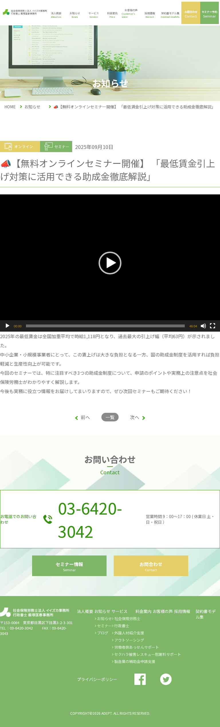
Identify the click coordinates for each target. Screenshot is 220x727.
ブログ (102, 633)
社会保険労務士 (127, 618)
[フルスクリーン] (212, 326)
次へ (134, 417)
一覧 (110, 417)
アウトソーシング (129, 640)
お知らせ (104, 618)
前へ (85, 417)
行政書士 (121, 625)
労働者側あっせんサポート (136, 647)
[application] (110, 263)
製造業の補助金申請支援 (134, 661)
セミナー (104, 625)
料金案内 (143, 611)
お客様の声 (163, 611)
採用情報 (182, 611)
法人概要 (85, 611)
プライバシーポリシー (97, 679)
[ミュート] (203, 326)
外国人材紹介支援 (129, 633)
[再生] (7, 326)
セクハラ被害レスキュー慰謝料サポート (147, 654)
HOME (10, 106)
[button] (110, 263)
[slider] (105, 325)
